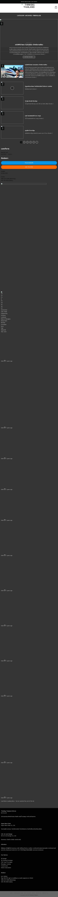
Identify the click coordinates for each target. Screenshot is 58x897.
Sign (2, 328)
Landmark (3, 317)
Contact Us (45, 893)
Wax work (3, 332)
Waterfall (3, 330)
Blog (33, 893)
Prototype (3, 324)
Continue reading (29, 57)
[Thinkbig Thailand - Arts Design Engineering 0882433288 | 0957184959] (29, 7)
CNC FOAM (4, 312)
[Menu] (2, 7)
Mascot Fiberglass (6, 319)
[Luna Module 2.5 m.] (29, 346)
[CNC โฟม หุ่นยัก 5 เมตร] (29, 781)
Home (11, 893)
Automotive (4, 310)
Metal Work (4, 321)
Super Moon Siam (18, 893)
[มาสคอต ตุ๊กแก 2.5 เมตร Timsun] (18, 395)
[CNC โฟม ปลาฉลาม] (29, 609)
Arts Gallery (27, 893)
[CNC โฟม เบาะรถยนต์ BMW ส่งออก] (29, 679)
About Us (38, 893)
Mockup (3, 322)
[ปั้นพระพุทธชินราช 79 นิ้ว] (29, 574)
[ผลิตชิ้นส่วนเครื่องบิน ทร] (29, 644)
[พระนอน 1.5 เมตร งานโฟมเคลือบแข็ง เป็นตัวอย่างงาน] (29, 444)
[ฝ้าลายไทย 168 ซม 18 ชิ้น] (29, 538)
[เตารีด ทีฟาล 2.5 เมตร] (29, 475)
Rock (2, 326)
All (1, 308)
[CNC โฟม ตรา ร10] (18, 730)
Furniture (3, 315)
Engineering (4, 313)
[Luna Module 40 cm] (29, 505)
